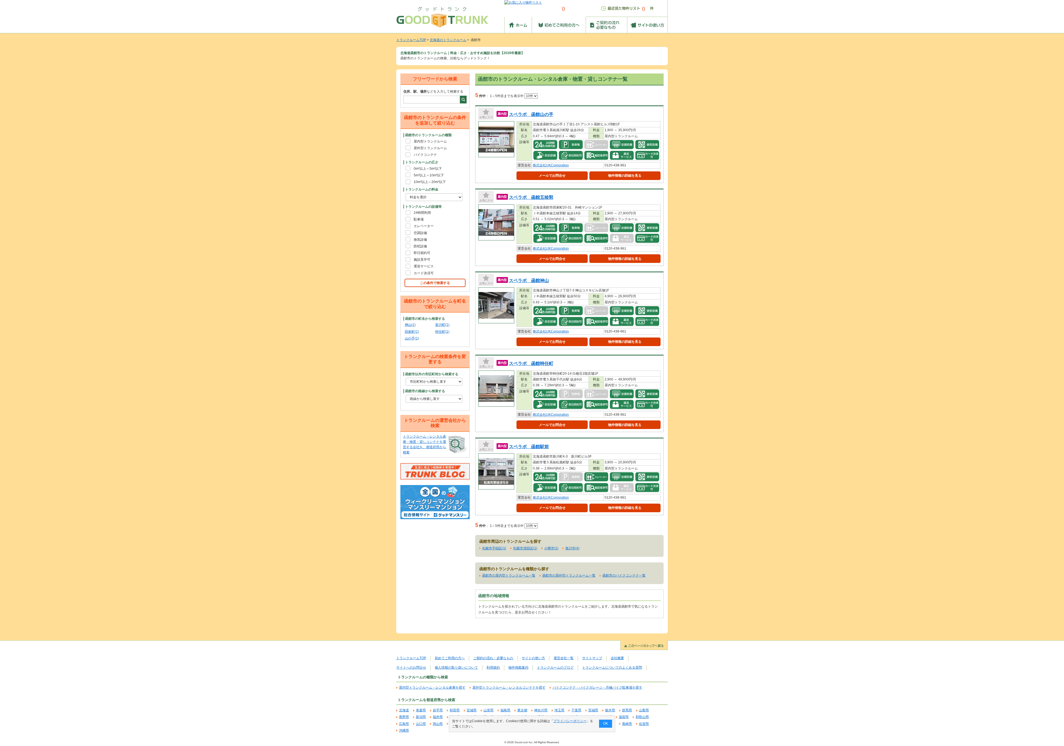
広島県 (404, 724)
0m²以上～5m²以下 (428, 169)
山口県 (421, 724)
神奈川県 (541, 710)
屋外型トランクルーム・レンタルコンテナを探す (509, 687)
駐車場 (419, 219)
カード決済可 (424, 273)
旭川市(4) (572, 548)
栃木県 (610, 710)
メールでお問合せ (552, 175)
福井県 (438, 717)
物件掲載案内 (518, 667)
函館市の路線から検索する (425, 391)
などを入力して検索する (433, 91)
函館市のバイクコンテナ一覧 (624, 575)
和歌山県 (642, 717)
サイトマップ (592, 658)
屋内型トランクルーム (430, 141)
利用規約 (493, 667)
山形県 (488, 710)
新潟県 (421, 717)
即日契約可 (422, 253)
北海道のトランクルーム (448, 40)
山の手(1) (412, 338)
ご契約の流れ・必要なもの (493, 658)
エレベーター (424, 226)
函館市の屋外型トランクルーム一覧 (568, 575)
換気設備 (420, 240)
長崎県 (627, 724)
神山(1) (410, 325)
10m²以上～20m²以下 (430, 182)
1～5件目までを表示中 (507, 96)
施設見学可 (422, 260)
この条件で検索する (435, 283)
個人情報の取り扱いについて (456, 667)
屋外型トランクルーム (430, 148)
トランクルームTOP (411, 40)
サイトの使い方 (533, 658)
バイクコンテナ (425, 155)
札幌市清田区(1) (525, 548)
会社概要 (617, 658)
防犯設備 (420, 246)
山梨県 (644, 710)
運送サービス (424, 266)
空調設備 (420, 233)
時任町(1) (442, 332)
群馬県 (627, 710)
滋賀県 (624, 717)
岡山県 (438, 724)
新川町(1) (442, 325)
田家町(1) (412, 332)
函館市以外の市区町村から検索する (431, 374)
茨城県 (593, 710)
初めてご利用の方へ (450, 658)
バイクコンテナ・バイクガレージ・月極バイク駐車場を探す (597, 687)
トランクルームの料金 (421, 189)
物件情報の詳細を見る (624, 175)
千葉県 (576, 710)
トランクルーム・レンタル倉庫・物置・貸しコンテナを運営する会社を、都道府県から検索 (424, 445)
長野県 (404, 717)
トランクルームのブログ (555, 667)
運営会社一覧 (564, 658)
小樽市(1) (551, 548)
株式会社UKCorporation (551, 165)
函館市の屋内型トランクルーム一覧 (508, 575)
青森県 (421, 710)
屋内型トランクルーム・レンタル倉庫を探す (432, 687)
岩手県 (438, 710)
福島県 (505, 710)
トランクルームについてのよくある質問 (612, 667)
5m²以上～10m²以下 (429, 175)
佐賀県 (644, 724)
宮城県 (472, 710)
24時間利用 (422, 213)
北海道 (404, 710)
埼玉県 (559, 710)
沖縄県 (404, 730)
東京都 (522, 710)
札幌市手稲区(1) (494, 548)
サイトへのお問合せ (411, 667)
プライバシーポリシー (570, 721)
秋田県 (455, 710)
